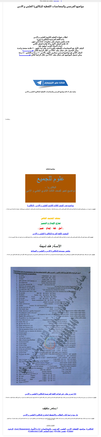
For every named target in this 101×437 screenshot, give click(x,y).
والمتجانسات (46, 429)
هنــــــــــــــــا (28, 50)
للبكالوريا (89, 429)
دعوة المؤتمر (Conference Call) (40, 431)
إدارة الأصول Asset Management (27, 429)
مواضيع (82, 429)
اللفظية (76, 429)
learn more (56, 1)
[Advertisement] (50, 23)
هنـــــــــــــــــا (25, 55)
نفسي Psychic (60, 431)
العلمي (63, 429)
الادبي (69, 429)
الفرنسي (56, 429)
